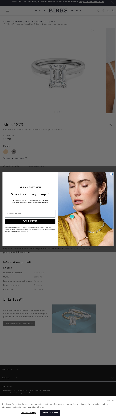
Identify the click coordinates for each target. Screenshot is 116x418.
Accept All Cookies (49, 412)
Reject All (110, 400)
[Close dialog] (111, 174)
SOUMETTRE (30, 221)
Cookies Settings (28, 412)
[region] (58, 407)
